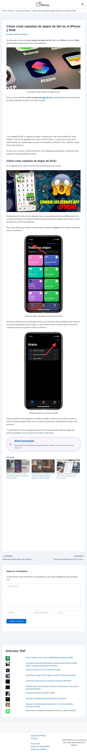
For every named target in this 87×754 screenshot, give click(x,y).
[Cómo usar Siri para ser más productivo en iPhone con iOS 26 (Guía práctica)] (17, 466)
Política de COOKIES (39, 749)
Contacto (34, 738)
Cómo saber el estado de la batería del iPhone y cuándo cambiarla (51, 710)
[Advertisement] (43, 119)
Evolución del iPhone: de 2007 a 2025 (40, 693)
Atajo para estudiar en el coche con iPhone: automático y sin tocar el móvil (67, 476)
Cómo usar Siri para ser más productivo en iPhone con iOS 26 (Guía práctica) (17, 476)
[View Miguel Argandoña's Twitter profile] (10, 444)
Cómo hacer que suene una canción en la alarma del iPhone (48, 681)
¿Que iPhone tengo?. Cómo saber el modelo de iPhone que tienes (51, 675)
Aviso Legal (35, 744)
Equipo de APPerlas (38, 736)
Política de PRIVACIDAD (40, 746)
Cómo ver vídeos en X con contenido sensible (43, 670)
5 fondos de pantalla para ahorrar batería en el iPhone (46, 698)
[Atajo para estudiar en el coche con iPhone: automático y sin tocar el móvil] (68, 466)
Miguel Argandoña (24, 440)
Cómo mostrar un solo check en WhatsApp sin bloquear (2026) (49, 657)
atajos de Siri (46, 97)
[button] (43, 191)
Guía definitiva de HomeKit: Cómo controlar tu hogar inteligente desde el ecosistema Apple (43, 476)
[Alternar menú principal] (82, 4)
